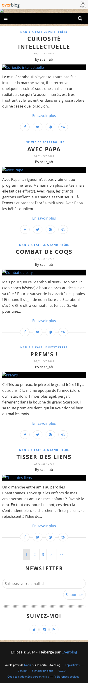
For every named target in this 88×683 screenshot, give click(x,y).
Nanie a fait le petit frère (44, 31)
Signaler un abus (43, 671)
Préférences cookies (66, 676)
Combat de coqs (44, 251)
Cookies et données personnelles (28, 676)
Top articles (72, 665)
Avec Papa (44, 149)
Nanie (28, 665)
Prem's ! (44, 354)
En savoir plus (44, 115)
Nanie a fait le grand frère (44, 244)
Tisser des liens (44, 457)
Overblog (69, 652)
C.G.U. (62, 671)
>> (61, 554)
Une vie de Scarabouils (44, 142)
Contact (22, 671)
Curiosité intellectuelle (44, 42)
